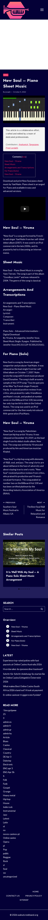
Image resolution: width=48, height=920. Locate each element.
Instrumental (9, 811)
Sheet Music (9, 164)
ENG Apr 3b (8, 772)
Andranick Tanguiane (29, 144)
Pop (5, 849)
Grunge (6, 791)
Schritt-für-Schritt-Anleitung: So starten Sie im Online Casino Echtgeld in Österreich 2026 (24, 678)
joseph (8, 92)
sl (4, 865)
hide (24, 157)
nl (4, 826)
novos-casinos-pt (11, 834)
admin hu (7, 733)
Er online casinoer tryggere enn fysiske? (22, 695)
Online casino (9, 838)
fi (3, 776)
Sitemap (24, 900)
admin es (7, 722)
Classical (7, 749)
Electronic (8, 764)
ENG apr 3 (8, 768)
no (4, 830)
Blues (5, 741)
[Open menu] (42, 9)
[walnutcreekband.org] (16, 10)
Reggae (6, 857)
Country (7, 752)
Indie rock (8, 807)
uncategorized (10, 876)
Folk (5, 780)
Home (36, 891)
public (6, 853)
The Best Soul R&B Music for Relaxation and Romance (36, 510)
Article (6, 737)
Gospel (6, 787)
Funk (5, 783)
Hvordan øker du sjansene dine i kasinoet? (23, 669)
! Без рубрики (9, 710)
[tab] (19, 589)
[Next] (41, 563)
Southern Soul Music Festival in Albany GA (11, 508)
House (6, 803)
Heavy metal (9, 795)
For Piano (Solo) (11, 171)
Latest (6, 818)
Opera (6, 841)
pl (4, 845)
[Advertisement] (24, 44)
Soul (6, 75)
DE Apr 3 (7, 756)
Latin (5, 822)
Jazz (5, 814)
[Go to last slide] (7, 563)
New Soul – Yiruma (12, 161)
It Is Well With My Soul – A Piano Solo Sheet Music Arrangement (22, 576)
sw (4, 872)
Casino (6, 745)
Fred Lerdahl (12, 148)
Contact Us (13, 896)
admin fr (7, 725)
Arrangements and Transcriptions (19, 167)
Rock (5, 861)
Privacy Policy (33, 896)
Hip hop (6, 799)
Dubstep (7, 760)
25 (4, 714)
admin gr (7, 729)
